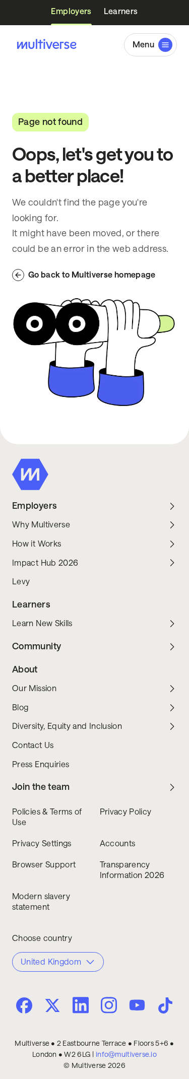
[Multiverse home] (44, 44)
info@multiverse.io (126, 1054)
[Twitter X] (52, 1005)
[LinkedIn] (81, 1004)
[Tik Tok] (165, 1005)
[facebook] (24, 1005)
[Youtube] (137, 1006)
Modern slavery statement (41, 902)
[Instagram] (109, 1004)
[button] (150, 44)
